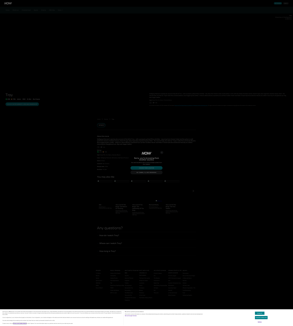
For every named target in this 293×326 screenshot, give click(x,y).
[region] (146, 317)
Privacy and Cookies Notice (19, 323)
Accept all (259, 313)
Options (260, 322)
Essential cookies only (261, 317)
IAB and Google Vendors (131, 315)
